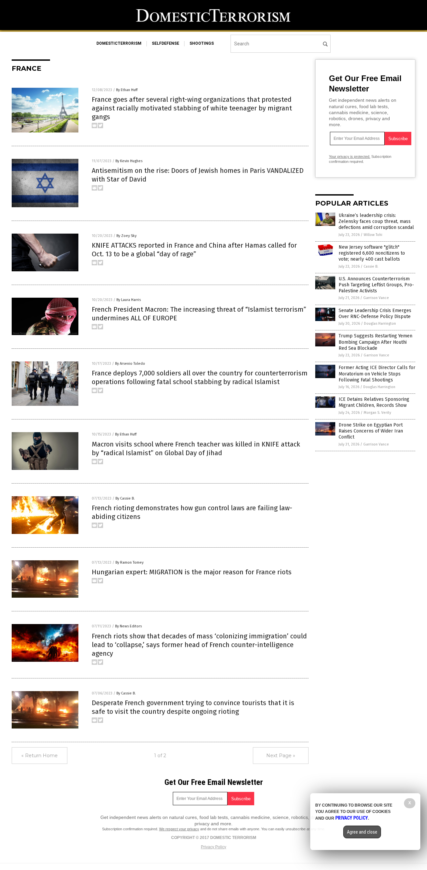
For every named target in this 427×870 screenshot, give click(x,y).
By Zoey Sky (126, 236)
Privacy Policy (213, 847)
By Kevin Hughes (128, 161)
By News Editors (128, 626)
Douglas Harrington (380, 323)
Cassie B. (371, 266)
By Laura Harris (128, 300)
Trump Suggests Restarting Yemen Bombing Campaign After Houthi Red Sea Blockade (375, 342)
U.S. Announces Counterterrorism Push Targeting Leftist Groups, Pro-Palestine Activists (376, 285)
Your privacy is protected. (349, 157)
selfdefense (165, 43)
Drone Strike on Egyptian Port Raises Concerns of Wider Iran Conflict (371, 431)
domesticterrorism (118, 43)
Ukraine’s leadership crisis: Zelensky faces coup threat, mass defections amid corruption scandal (376, 221)
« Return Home (39, 756)
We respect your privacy (179, 829)
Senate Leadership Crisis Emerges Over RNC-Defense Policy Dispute (375, 313)
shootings (201, 43)
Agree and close (362, 832)
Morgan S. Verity (377, 412)
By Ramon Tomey (129, 562)
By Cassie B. (125, 498)
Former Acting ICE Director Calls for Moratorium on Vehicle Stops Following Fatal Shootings (377, 373)
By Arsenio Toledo (130, 363)
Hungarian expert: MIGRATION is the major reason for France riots (192, 572)
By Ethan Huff (126, 90)
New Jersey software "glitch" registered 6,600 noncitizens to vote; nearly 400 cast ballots (372, 253)
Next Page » (280, 756)
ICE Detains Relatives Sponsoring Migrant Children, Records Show (374, 402)
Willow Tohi (373, 235)
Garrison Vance (376, 298)
